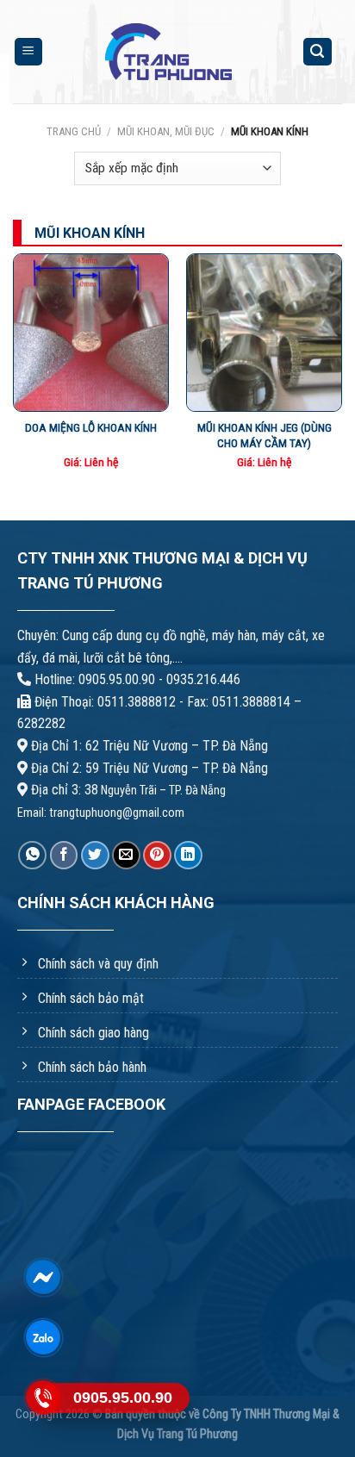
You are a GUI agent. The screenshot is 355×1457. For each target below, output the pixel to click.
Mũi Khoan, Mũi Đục (166, 131)
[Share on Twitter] (95, 855)
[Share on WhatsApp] (32, 855)
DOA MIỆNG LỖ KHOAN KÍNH (91, 427)
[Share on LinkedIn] (188, 855)
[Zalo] (43, 1337)
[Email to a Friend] (126, 855)
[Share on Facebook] (64, 855)
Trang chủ (74, 131)
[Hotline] (43, 1398)
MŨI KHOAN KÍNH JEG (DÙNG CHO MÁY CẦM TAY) (264, 435)
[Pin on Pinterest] (157, 855)
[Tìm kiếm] (318, 52)
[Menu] (29, 52)
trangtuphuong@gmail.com (116, 813)
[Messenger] (43, 1277)
